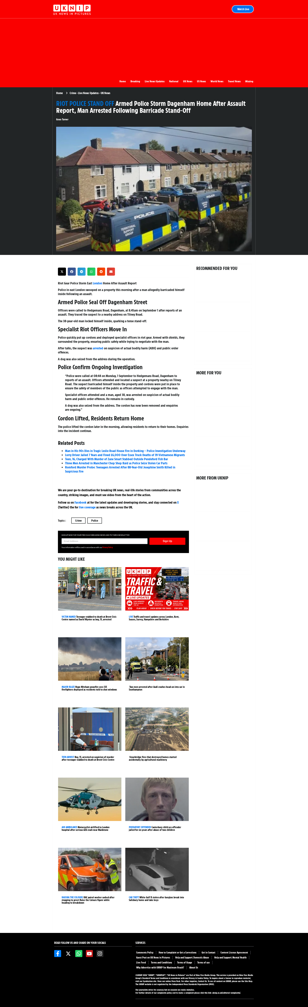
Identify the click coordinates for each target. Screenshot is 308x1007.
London (97, 283)
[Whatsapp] (78, 953)
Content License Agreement (234, 952)
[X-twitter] (68, 953)
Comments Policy (144, 952)
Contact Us (202, 981)
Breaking (135, 81)
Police (94, 520)
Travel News (234, 81)
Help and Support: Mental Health (230, 957)
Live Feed (141, 962)
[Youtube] (89, 953)
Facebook (80, 502)
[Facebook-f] (57, 953)
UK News (187, 81)
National (173, 81)
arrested (98, 348)
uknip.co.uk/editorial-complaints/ (226, 992)
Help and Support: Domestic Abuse (192, 957)
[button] (62, 272)
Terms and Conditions (161, 962)
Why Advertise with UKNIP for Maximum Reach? (160, 967)
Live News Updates (155, 81)
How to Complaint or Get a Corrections (177, 952)
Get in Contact (208, 952)
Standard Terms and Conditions (155, 978)
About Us (193, 967)
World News (217, 81)
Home (122, 81)
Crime (78, 520)
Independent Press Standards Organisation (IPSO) (193, 984)
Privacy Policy (107, 547)
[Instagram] (99, 953)
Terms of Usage (184, 962)
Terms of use (203, 962)
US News (201, 81)
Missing (249, 81)
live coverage (87, 507)
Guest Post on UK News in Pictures (153, 957)
